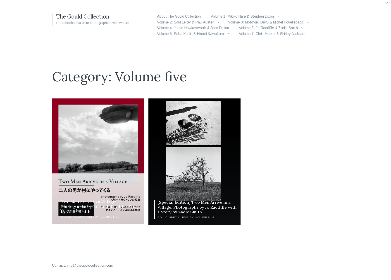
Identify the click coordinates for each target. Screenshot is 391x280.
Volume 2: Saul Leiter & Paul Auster (185, 22)
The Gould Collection (82, 16)
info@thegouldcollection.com (90, 265)
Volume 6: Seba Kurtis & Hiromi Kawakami (190, 34)
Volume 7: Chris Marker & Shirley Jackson (272, 34)
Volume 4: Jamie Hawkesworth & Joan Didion (193, 28)
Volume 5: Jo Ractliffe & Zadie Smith (268, 28)
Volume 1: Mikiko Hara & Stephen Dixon (242, 16)
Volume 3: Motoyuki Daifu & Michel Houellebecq (265, 22)
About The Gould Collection (179, 16)
